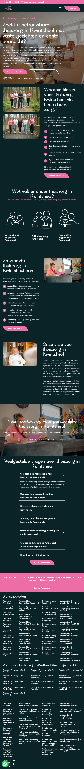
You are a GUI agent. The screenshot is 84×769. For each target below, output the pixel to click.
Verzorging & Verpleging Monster (69, 629)
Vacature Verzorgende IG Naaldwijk (70, 688)
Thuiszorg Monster (7, 625)
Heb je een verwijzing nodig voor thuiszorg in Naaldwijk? (70, 732)
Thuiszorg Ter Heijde (9, 654)
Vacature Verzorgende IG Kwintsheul (14, 682)
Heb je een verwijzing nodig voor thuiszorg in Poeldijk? (29, 734)
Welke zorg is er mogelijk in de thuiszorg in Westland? (49, 752)
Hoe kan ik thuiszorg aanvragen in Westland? (9, 712)
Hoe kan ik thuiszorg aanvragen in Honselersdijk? (28, 719)
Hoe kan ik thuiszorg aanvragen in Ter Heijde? (69, 724)
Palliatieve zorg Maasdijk (49, 704)
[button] (60, 7)
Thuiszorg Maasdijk (7, 704)
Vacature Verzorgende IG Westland (14, 671)
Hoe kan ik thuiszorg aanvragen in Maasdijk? (9, 731)
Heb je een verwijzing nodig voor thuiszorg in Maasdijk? (29, 741)
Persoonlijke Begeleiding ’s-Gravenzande (25, 616)
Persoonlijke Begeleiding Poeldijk (28, 634)
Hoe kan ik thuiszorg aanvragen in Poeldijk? (9, 721)
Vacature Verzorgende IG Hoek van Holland (42, 671)
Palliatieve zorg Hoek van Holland (50, 608)
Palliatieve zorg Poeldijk (49, 631)
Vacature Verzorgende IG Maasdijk (42, 682)
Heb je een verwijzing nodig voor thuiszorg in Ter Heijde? (8, 752)
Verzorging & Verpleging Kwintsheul (70, 648)
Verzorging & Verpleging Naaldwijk (69, 623)
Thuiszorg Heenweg (7, 648)
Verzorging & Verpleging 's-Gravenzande (66, 616)
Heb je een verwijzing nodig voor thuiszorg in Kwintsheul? (70, 740)
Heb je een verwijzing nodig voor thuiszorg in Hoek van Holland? (50, 732)
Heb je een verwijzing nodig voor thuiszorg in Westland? (29, 726)
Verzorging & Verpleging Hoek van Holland (69, 609)
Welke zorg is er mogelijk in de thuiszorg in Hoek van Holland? (70, 748)
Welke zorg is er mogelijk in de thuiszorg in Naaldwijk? (9, 763)
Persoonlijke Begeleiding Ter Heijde (29, 659)
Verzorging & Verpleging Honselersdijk (66, 641)
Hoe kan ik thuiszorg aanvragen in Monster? (70, 710)
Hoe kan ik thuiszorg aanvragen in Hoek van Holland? (29, 711)
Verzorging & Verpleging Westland (69, 602)
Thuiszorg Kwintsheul (7, 642)
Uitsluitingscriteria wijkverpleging (40, 577)
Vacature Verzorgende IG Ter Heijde (14, 688)
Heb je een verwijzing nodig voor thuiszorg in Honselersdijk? (50, 742)
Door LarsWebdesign (42, 588)
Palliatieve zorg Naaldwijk (49, 619)
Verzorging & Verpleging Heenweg (69, 654)
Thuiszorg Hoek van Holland (10, 608)
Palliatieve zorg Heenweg (49, 648)
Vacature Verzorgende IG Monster (70, 682)
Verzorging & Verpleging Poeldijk (69, 634)
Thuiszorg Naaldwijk (7, 619)
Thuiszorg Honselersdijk (9, 636)
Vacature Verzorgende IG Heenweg (42, 677)
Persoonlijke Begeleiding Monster (28, 629)
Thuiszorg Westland (7, 602)
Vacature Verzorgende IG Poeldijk (42, 688)
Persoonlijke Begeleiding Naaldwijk (29, 623)
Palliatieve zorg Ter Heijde (49, 654)
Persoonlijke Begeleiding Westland (29, 602)
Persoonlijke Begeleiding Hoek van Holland (29, 609)
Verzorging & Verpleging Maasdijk (69, 704)
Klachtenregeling (48, 580)
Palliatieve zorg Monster (49, 625)
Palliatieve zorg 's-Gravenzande (49, 613)
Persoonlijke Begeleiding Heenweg (29, 654)
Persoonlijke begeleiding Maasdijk (28, 704)
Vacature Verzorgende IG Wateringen (14, 694)
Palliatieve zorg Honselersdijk (49, 636)
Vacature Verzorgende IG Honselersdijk (70, 677)
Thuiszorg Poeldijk (7, 631)
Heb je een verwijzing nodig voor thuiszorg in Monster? (8, 741)
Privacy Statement (63, 577)
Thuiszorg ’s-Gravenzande (8, 613)
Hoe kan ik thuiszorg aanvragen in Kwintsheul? (48, 721)
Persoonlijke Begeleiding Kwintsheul (29, 648)
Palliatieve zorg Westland (49, 602)
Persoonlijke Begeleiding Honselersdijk (25, 641)
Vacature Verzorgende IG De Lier (15, 677)
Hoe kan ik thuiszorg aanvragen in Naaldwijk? (48, 712)
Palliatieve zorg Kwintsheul (49, 642)
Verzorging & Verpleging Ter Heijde (70, 659)
